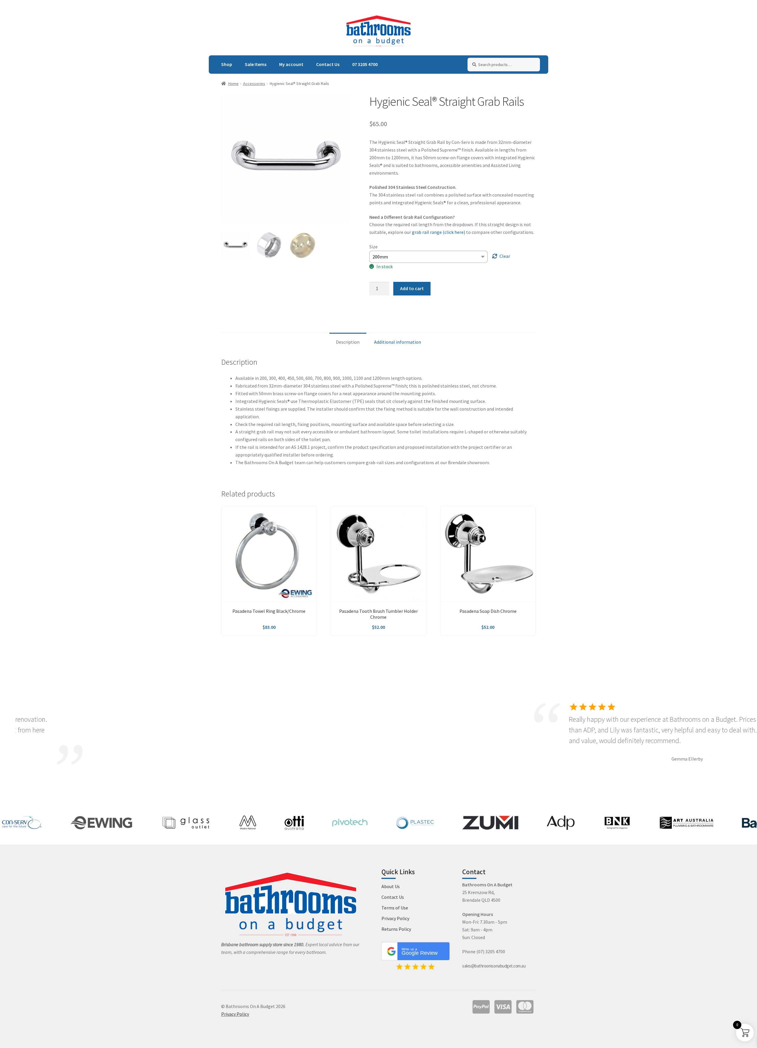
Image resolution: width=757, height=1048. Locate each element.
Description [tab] (348, 342)
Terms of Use (394, 908)
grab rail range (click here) (438, 232)
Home (233, 83)
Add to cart (412, 288)
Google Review (420, 951)
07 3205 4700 (365, 64)
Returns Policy (396, 929)
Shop (226, 64)
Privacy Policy (395, 918)
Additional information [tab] (397, 342)
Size (373, 247)
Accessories (254, 83)
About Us (390, 886)
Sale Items (255, 64)
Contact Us (327, 64)
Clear (504, 256)
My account (291, 64)
